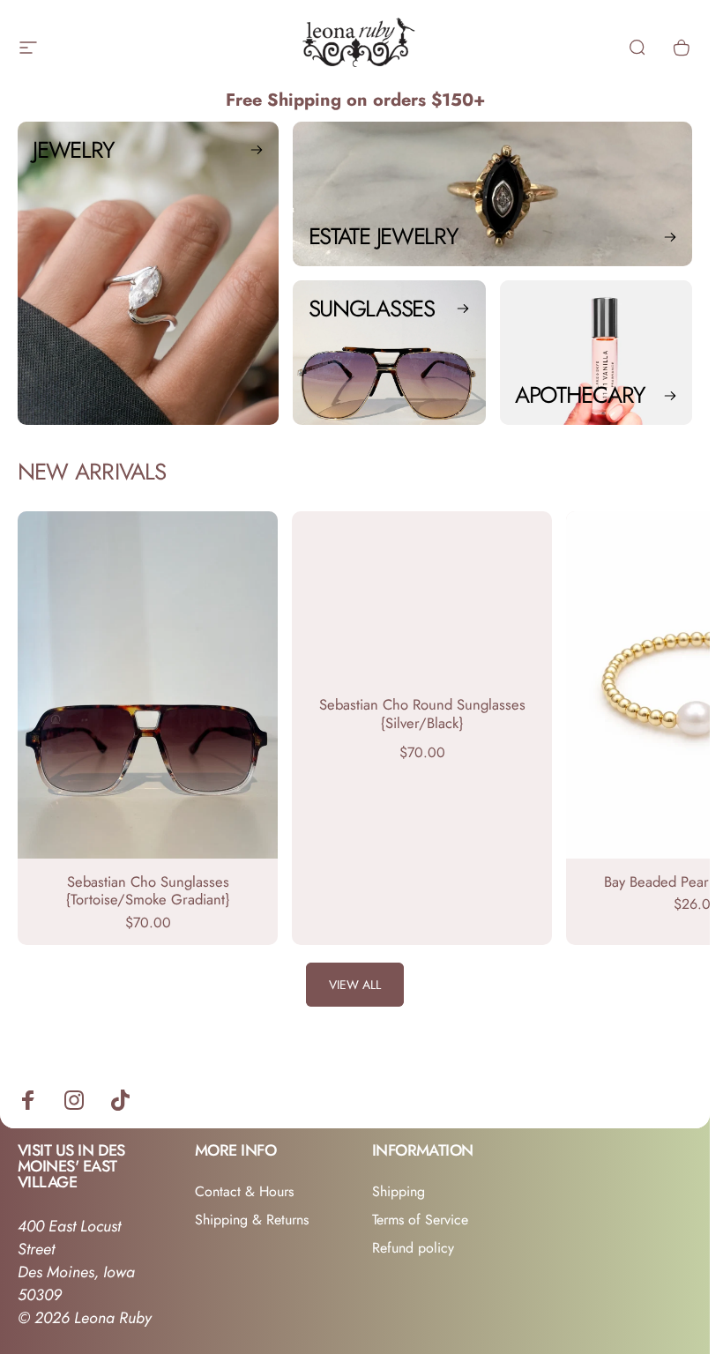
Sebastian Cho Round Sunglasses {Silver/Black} (422, 713)
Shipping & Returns (252, 1220)
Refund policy (413, 1248)
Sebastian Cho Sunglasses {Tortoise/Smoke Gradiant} (147, 891)
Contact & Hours (244, 1192)
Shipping (398, 1192)
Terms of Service (420, 1220)
